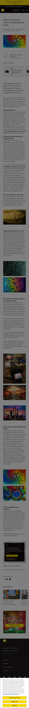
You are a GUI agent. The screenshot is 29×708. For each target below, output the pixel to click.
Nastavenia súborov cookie (14, 697)
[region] (14, 693)
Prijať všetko (14, 705)
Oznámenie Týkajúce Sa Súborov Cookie (11, 694)
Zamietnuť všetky (14, 701)
